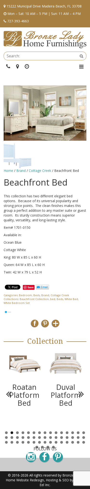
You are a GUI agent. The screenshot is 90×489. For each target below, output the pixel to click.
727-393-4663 (18, 21)
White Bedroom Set (17, 303)
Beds (36, 295)
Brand (21, 170)
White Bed (71, 299)
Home (8, 170)
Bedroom (25, 295)
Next (79, 154)
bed (52, 299)
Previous (11, 154)
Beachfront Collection (34, 299)
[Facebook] (35, 325)
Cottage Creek (40, 170)
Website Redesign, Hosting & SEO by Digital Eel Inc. (50, 482)
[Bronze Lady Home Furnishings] (45, 39)
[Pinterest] (45, 325)
